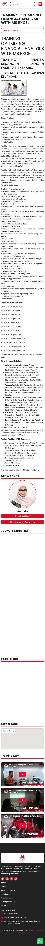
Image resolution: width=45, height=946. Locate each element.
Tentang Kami (7, 890)
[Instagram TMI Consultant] (16, 879)
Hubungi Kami (6, 901)
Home (3, 886)
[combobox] (22, 4)
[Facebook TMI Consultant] (2, 879)
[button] (40, 4)
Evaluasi (4, 905)
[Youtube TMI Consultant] (11, 879)
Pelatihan (5, 894)
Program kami (7, 898)
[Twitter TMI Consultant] (7, 879)
